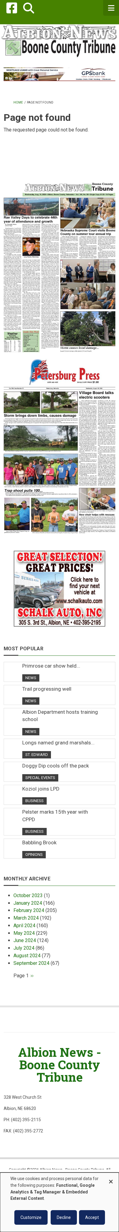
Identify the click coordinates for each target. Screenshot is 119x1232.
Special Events (40, 777)
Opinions (34, 854)
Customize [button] (30, 1217)
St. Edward (36, 754)
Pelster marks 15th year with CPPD (55, 815)
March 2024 (26, 918)
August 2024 (27, 955)
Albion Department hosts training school (60, 715)
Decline (64, 1217)
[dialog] (59, 1202)
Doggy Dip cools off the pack (55, 766)
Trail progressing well (46, 689)
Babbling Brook (39, 842)
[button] (28, 8)
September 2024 (31, 963)
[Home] (59, 40)
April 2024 (24, 925)
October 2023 (28, 895)
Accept (92, 1217)
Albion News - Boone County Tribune (59, 1064)
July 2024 (23, 948)
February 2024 (28, 910)
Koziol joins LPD (41, 789)
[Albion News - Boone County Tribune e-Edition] (59, 262)
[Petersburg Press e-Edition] (59, 443)
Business (34, 800)
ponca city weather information (59, 169)
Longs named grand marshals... (58, 743)
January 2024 (27, 903)
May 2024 (24, 933)
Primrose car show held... (51, 666)
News (30, 678)
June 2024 (24, 940)
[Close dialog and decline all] (110, 1179)
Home (18, 102)
